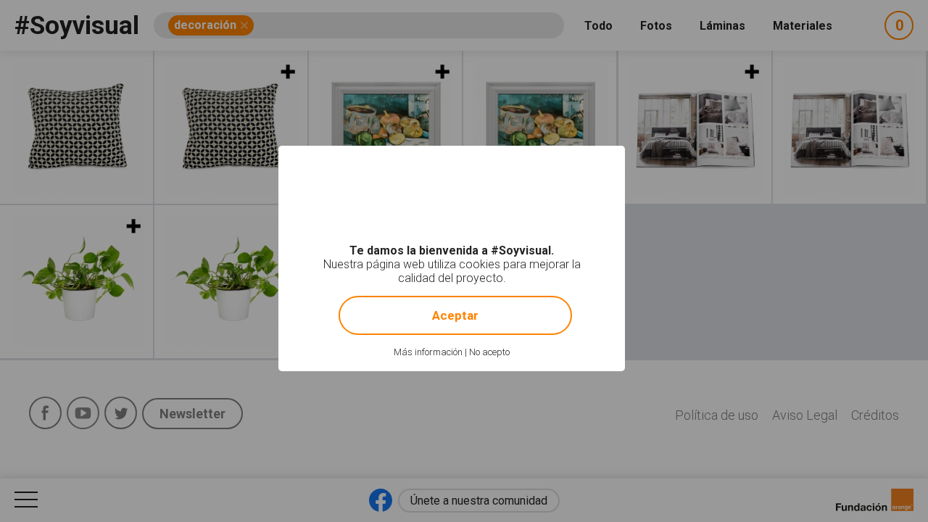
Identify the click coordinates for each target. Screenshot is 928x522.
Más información (428, 352)
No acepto (489, 352)
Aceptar (455, 315)
